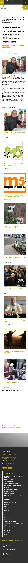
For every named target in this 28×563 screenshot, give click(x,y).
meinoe (16, 45)
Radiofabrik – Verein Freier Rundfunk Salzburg (13, 476)
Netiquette (7, 504)
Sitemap (6, 508)
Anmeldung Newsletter (10, 522)
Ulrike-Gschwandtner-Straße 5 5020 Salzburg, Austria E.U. (9, 458)
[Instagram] (11, 468)
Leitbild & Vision (8, 479)
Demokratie (11, 45)
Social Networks (8, 533)
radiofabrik (9, 52)
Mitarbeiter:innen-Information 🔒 (12, 495)
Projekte (6, 487)
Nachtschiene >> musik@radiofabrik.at (10, 1)
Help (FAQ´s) (8, 531)
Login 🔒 (6, 510)
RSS (5, 506)
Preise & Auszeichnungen (11, 489)
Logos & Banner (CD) (9, 527)
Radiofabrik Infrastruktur (10, 491)
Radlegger (21, 45)
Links (5, 529)
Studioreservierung (9, 520)
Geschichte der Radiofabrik (11, 483)
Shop (5, 518)
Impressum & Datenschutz (11, 502)
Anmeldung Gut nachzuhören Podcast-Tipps (14, 524)
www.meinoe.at (12, 77)
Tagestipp (5, 45)
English (6, 535)
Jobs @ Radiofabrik (9, 493)
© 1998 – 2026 (11, 456)
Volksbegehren (6, 47)
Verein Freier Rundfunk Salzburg (10, 454)
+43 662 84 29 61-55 (15, 462)
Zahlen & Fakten (8, 481)
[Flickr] (6, 468)
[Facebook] (9, 468)
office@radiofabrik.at (10, 463)
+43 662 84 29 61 (14, 460)
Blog (7, 18)
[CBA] (3, 468)
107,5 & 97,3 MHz (10, 465)
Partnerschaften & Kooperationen (13, 485)
